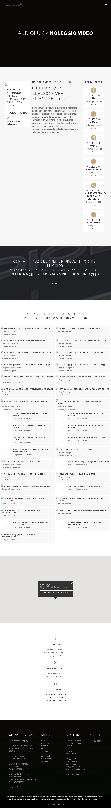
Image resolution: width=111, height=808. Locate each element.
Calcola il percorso (57, 593)
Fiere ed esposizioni (73, 743)
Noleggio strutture (73, 766)
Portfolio (44, 746)
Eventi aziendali (71, 753)
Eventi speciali (71, 751)
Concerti (69, 746)
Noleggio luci (71, 759)
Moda (68, 756)
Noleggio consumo (73, 774)
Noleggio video (71, 761)
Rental (43, 748)
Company (45, 743)
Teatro (68, 748)
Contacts (44, 751)
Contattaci (55, 284)
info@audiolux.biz (55, 694)
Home (43, 740)
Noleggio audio (72, 764)
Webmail (44, 761)
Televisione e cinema (74, 740)
